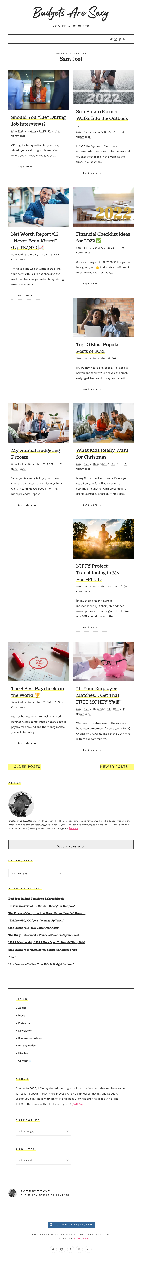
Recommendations (30, 1038)
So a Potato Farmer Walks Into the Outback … (102, 118)
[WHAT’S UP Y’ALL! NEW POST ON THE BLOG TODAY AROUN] (86, 1210)
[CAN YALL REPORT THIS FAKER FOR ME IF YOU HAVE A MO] (118, 1210)
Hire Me (23, 1053)
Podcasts (24, 1023)
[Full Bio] (73, 828)
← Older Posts (24, 766)
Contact (23, 1060)
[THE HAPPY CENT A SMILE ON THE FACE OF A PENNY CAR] (55, 1210)
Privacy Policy (27, 1045)
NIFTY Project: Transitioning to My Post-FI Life (98, 573)
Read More (25, 166)
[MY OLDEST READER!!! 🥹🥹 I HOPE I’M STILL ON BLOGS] (23, 1210)
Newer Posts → (117, 766)
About (22, 1008)
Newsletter (25, 1030)
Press (21, 1015)
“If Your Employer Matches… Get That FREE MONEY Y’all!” (99, 695)
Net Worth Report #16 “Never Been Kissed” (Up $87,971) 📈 (34, 241)
